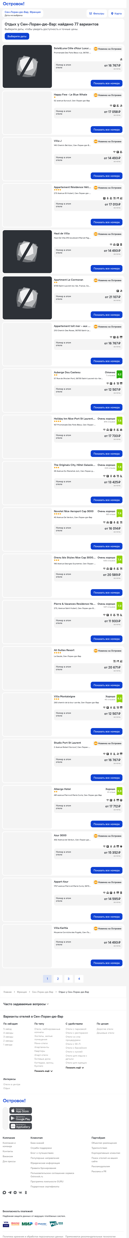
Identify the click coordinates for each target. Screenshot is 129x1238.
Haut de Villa (62, 233)
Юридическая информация (45, 1163)
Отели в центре (11, 1084)
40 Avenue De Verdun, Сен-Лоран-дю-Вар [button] (73, 517)
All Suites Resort (64, 650)
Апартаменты (41, 1047)
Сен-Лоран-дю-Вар (42, 991)
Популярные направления (45, 1157)
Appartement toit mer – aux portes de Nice (72, 326)
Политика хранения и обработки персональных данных (33, 1236)
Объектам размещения (104, 1142)
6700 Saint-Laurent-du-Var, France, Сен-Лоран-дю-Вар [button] (72, 286)
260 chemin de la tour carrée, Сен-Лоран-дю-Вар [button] (76, 702)
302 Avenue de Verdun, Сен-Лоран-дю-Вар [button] (72, 839)
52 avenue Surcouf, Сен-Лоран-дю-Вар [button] (72, 100)
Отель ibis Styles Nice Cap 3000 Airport (75, 557)
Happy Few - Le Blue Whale (70, 94)
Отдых (6, 1088)
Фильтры (98, 13)
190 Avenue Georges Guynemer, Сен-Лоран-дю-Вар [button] (75, 563)
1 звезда (7, 1044)
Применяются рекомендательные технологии (90, 1236)
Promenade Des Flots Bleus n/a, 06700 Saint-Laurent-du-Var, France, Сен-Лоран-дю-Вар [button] (72, 52)
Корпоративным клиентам (106, 1152)
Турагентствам (99, 1147)
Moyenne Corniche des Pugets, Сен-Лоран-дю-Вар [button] (72, 932)
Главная (8, 991)
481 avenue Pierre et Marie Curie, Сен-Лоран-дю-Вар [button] (78, 795)
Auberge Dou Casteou (67, 372)
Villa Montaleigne (64, 696)
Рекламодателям (101, 1166)
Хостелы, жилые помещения (43, 1038)
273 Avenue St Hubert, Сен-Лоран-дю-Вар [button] (72, 193)
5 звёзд (7, 1028)
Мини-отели (41, 1043)
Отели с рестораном (77, 1032)
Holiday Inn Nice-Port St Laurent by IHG (75, 418)
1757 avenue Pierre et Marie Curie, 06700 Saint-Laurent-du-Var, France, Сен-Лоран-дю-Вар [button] (72, 886)
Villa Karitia (61, 928)
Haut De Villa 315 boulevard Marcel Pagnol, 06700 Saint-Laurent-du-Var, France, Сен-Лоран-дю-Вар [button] (72, 238)
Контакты (8, 1151)
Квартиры (39, 1050)
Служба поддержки (41, 1147)
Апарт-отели (41, 1054)
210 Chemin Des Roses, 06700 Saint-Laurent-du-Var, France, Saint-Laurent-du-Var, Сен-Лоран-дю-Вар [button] (72, 330)
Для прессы (9, 1161)
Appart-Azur (61, 881)
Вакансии (8, 1156)
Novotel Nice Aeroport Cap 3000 (74, 511)
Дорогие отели (105, 1028)
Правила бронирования (43, 1168)
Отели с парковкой (76, 1028)
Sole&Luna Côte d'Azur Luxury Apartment (72, 48)
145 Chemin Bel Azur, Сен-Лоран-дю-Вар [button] (72, 145)
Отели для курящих (76, 1062)
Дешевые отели (105, 1032)
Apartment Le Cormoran (68, 279)
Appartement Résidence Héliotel (72, 187)
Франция (22, 991)
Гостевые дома (42, 1058)
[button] (22, 13)
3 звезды (8, 1036)
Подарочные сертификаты (45, 1186)
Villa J (58, 140)
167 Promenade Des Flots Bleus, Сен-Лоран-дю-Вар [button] (75, 424)
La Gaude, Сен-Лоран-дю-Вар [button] (67, 656)
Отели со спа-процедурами (73, 1038)
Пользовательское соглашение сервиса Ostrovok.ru (52, 1175)
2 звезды (8, 1040)
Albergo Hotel (62, 789)
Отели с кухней (74, 1051)
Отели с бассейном (76, 1047)
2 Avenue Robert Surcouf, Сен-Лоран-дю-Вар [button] (72, 747)
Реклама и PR (99, 1171)
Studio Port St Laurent (67, 742)
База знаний (37, 1142)
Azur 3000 (60, 835)
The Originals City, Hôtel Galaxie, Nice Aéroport (75, 465)
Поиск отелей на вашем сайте (105, 1159)
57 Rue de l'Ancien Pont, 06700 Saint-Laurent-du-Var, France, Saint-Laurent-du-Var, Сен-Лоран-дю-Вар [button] (78, 378)
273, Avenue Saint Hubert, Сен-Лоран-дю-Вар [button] (75, 608)
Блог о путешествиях (42, 1152)
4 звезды (8, 1032)
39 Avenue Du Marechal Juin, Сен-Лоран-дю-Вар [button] (75, 471)
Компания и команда (9, 1144)
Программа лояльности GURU (47, 1181)
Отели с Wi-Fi (73, 1043)
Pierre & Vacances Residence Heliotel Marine (75, 603)
